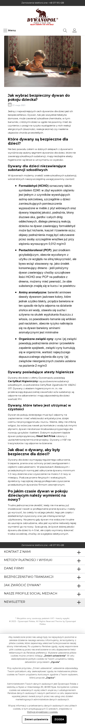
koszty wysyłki (62, 618)
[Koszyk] (81, 28)
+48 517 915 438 (56, 3)
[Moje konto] (74, 30)
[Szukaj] (65, 30)
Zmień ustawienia (36, 719)
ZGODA (59, 719)
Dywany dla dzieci (18, 377)
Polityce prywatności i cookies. (42, 712)
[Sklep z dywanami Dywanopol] (42, 17)
